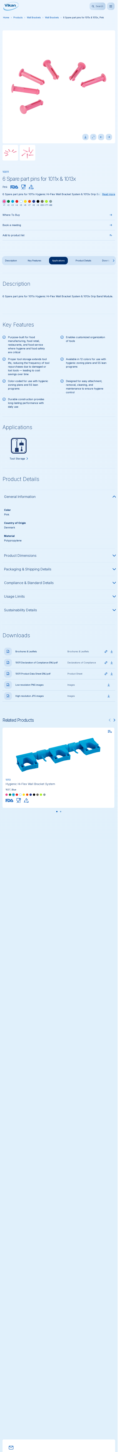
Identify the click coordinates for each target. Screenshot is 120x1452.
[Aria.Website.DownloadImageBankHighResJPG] (109, 696)
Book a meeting (11, 225)
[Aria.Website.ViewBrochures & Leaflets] (106, 651)
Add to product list (13, 235)
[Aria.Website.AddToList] (110, 731)
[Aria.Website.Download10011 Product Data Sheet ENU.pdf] (111, 673)
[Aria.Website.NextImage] (109, 137)
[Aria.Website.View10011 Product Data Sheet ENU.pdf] (106, 673)
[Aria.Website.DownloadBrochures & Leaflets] (111, 651)
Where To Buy (11, 214)
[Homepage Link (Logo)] (11, 6)
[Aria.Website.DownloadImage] (85, 137)
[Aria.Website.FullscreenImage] (93, 137)
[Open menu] (111, 6)
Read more (108, 194)
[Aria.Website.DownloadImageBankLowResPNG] (109, 684)
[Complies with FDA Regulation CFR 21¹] (14, 187)
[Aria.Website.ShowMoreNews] (114, 720)
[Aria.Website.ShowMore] (110, 260)
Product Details (83, 260)
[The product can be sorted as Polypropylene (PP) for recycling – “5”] (31, 187)
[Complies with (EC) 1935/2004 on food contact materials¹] (23, 187)
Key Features (34, 260)
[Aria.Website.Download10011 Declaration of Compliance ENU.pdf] (111, 662)
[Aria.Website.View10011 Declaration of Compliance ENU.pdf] (106, 662)
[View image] (10, 153)
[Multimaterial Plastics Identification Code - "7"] (26, 800)
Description (11, 260)
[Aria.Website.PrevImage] (101, 137)
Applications (58, 260)
